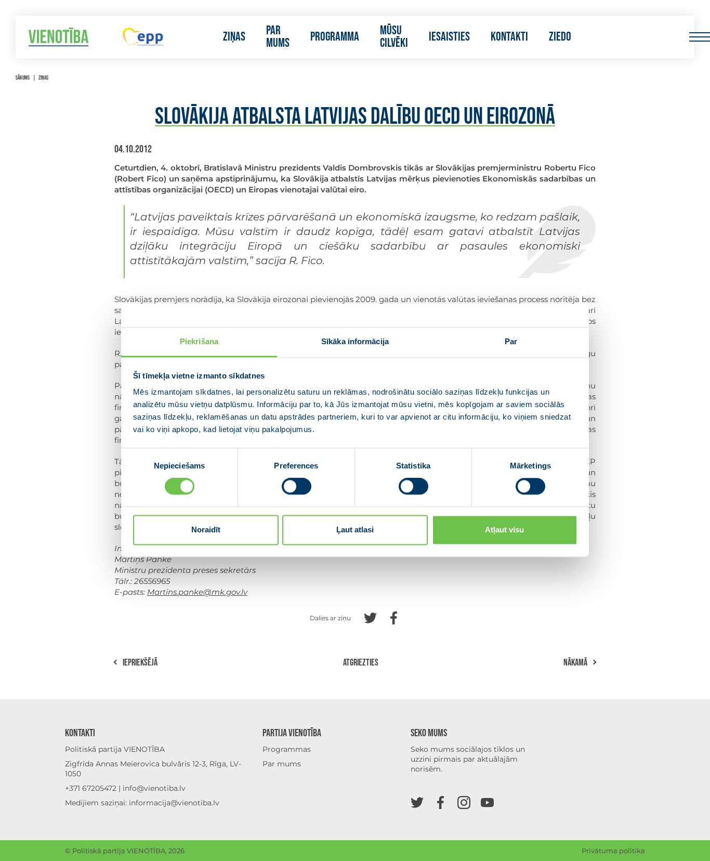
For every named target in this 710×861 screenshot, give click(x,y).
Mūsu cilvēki (394, 36)
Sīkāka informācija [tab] (355, 341)
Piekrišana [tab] (199, 341)
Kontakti (509, 37)
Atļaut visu (504, 529)
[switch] (296, 486)
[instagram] (464, 802)
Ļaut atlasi (355, 529)
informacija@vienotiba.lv (174, 802)
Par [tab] (511, 341)
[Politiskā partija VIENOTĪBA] (58, 37)
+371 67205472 (90, 788)
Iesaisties (449, 37)
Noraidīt (205, 529)
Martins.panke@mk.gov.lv (197, 592)
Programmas (286, 749)
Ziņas (234, 37)
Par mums (278, 36)
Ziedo (560, 37)
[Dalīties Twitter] (370, 617)
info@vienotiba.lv (154, 788)
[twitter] (417, 802)
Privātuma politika (613, 850)
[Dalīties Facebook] (393, 617)
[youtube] (487, 802)
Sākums (23, 77)
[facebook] (440, 802)
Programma (334, 37)
